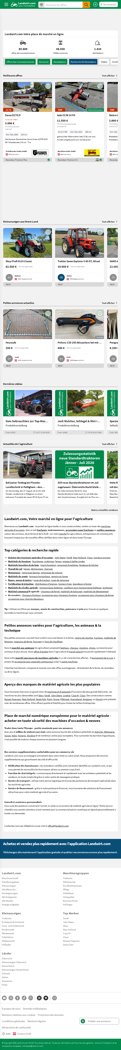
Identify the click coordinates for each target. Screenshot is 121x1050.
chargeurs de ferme (50, 591)
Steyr (40, 695)
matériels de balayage (71, 591)
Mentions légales (37, 1021)
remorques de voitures (51, 572)
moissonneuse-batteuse (51, 587)
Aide (8, 1033)
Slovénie (31, 735)
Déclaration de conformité (16, 1027)
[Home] (23, 4)
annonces (44, 61)
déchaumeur (37, 568)
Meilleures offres (12, 75)
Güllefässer (68, 893)
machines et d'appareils (59, 691)
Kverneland (76, 699)
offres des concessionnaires (20, 61)
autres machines (69, 661)
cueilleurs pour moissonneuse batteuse (82, 587)
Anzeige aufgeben (10, 904)
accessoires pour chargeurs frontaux (59, 595)
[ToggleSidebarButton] (6, 4)
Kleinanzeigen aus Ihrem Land (20, 221)
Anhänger (67, 904)
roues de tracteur (41, 580)
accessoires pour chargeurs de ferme (95, 595)
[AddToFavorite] (48, 86)
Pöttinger (64, 699)
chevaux (74, 647)
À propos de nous (11, 1008)
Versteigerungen (10, 893)
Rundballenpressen (72, 885)
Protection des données (51, 1015)
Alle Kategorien (9, 896)
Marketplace (60, 61)
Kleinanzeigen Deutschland (15, 969)
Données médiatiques (35, 1008)
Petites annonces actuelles (18, 303)
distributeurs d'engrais (46, 583)
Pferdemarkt (8, 933)
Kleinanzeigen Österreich (14, 962)
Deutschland (8, 965)
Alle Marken (7, 900)
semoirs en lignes (59, 576)
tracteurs (98, 637)
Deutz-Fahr (68, 944)
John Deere (60, 557)
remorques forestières (67, 565)
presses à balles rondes (74, 561)
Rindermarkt (8, 929)
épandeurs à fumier (82, 583)
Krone (56, 699)
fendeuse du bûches (88, 565)
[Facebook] (17, 998)
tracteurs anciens (102, 557)
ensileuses (107, 587)
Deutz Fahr (41, 699)
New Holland (79, 557)
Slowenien (7, 980)
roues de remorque (60, 580)
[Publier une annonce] (95, 4)
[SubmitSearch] (86, 5)
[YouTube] (4, 998)
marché (62, 533)
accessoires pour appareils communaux (33, 661)
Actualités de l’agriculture (17, 444)
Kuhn (49, 699)
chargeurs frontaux (31, 595)
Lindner (66, 695)
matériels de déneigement (96, 591)
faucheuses (37, 561)
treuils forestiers (48, 565)
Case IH (75, 695)
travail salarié (76, 651)
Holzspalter (68, 896)
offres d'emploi (41, 651)
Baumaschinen (70, 900)
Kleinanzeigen (9, 885)
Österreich (7, 958)
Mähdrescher (69, 881)
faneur (58, 561)
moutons (83, 647)
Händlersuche (8, 889)
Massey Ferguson (12, 699)
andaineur (49, 561)
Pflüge (66, 889)
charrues (48, 568)
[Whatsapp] (30, 997)
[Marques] (45, 998)
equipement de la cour (102, 657)
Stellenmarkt (8, 940)
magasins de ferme (23, 641)
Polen (4, 984)
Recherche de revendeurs (83, 61)
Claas (89, 557)
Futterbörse (7, 937)
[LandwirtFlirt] (54, 998)
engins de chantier (84, 637)
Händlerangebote (10, 881)
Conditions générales (13, 1021)
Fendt (69, 557)
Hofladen (6, 944)
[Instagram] (11, 998)
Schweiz (6, 973)
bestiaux (64, 647)
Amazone (87, 699)
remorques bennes (31, 572)
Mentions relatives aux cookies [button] (18, 1015)
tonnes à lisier (65, 583)
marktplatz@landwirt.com (32, 1046)
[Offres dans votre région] (41, 5)
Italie (14, 735)
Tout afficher (108, 75)
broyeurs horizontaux (39, 576)
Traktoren (67, 878)
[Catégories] (39, 998)
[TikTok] (24, 998)
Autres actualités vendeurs (104, 509)
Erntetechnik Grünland (13, 922)
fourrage (37, 641)
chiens (92, 647)
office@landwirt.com (58, 825)
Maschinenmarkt (10, 878)
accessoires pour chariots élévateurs (25, 598)
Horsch (99, 699)
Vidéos (104, 61)
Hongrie (22, 735)
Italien (5, 977)
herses (27, 568)
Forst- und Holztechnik (13, 925)
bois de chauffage (53, 641)
